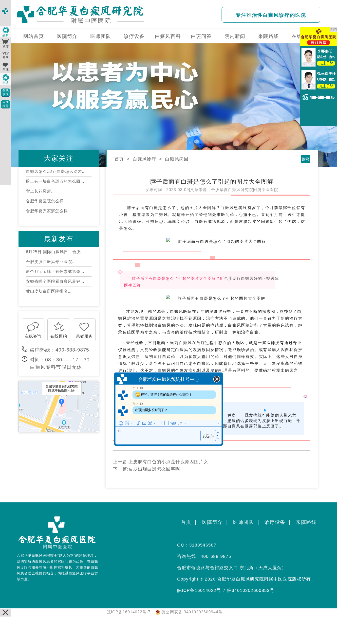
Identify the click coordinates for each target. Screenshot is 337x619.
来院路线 (268, 36)
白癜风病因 (176, 159)
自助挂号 (5, 104)
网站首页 (33, 36)
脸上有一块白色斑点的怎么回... (55, 181)
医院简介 (67, 36)
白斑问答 (201, 36)
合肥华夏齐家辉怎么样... (49, 211)
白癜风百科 (168, 36)
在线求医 (5, 92)
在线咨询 (33, 336)
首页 (119, 159)
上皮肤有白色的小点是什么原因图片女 (168, 461)
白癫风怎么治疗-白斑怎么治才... (56, 171)
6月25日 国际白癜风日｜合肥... (55, 252)
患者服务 (84, 336)
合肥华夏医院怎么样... (46, 201)
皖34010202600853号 (250, 590)
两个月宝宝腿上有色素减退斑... (55, 271)
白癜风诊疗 (144, 159)
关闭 (333, 30)
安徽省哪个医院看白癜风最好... (55, 281)
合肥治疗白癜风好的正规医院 (251, 278)
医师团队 (100, 36)
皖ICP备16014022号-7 (201, 590)
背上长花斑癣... (40, 191)
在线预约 (58, 336)
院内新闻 (235, 36)
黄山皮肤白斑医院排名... (49, 291)
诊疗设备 (134, 36)
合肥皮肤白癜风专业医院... (51, 262)
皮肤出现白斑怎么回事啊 (154, 469)
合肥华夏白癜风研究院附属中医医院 (244, 190)
